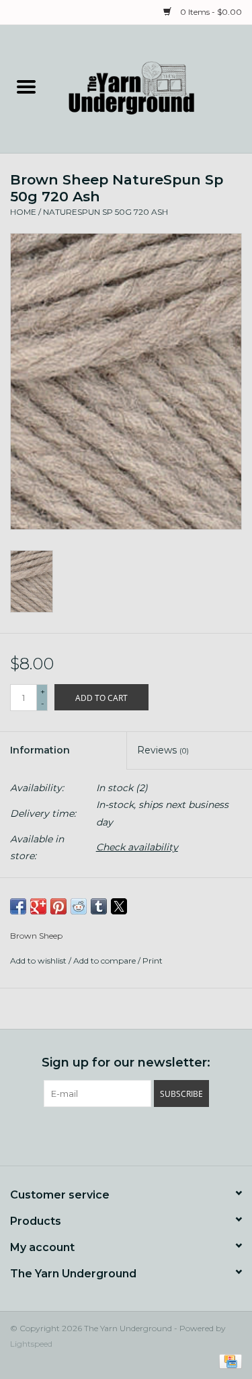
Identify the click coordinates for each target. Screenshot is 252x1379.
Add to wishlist (39, 960)
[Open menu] (26, 86)
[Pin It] (58, 906)
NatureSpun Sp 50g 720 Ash (105, 212)
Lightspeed (31, 1344)
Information (40, 750)
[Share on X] (119, 906)
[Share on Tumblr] (99, 906)
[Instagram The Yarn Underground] (150, 1134)
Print (152, 960)
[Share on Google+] (38, 906)
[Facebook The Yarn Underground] (102, 1134)
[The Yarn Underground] (152, 88)
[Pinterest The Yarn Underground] (126, 1134)
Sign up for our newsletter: (126, 1063)
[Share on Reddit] (79, 906)
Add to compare (105, 960)
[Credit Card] (228, 1360)
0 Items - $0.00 (210, 12)
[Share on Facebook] (18, 906)
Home (23, 212)
